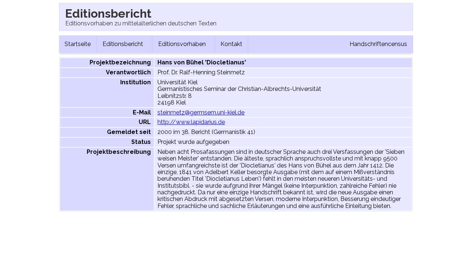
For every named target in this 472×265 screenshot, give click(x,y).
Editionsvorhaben (182, 43)
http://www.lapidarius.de (191, 122)
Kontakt (231, 43)
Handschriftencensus (378, 43)
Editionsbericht (124, 43)
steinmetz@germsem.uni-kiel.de (200, 112)
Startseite (78, 43)
